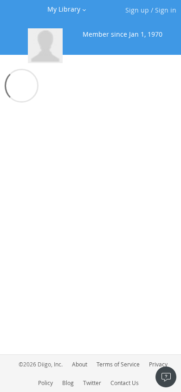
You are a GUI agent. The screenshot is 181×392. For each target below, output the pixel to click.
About (79, 364)
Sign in (165, 10)
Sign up (137, 10)
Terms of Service (118, 364)
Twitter (92, 382)
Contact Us (124, 382)
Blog (68, 382)
